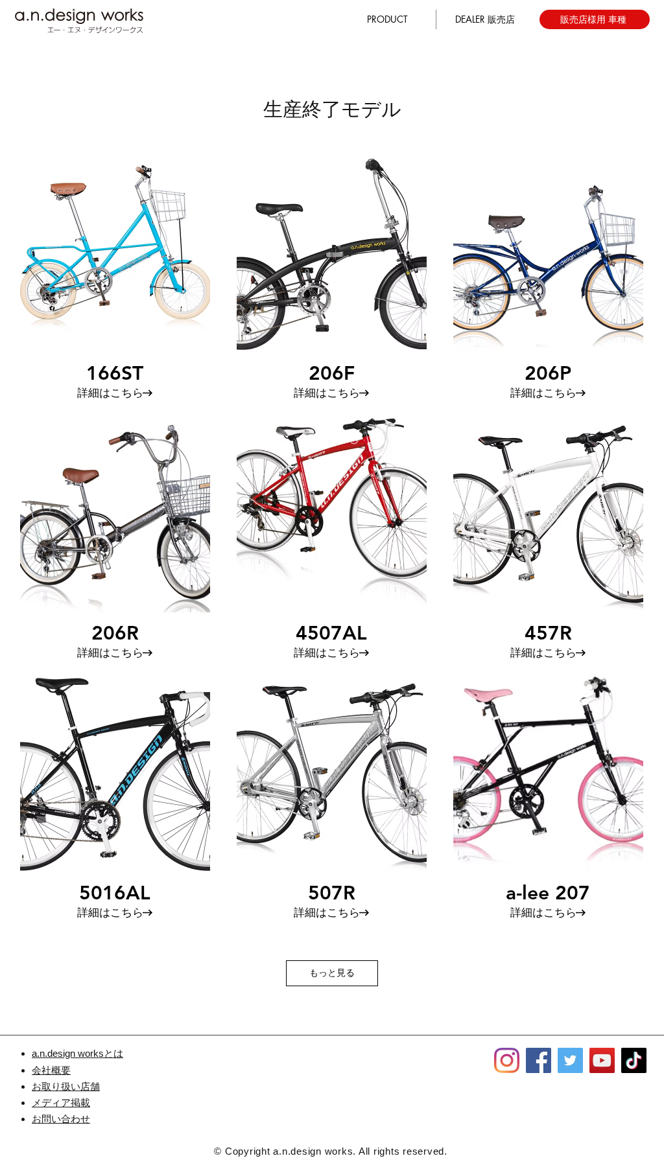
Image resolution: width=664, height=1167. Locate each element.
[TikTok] (633, 1060)
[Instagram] (506, 1060)
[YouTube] (602, 1060)
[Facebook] (538, 1060)
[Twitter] (570, 1060)
